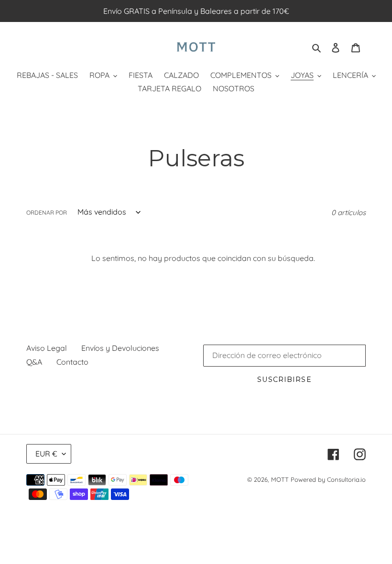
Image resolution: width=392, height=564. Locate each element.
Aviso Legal (46, 348)
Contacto (72, 362)
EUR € (46, 453)
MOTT (280, 479)
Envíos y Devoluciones (120, 348)
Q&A (34, 362)
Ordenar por (46, 212)
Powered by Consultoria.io (328, 479)
